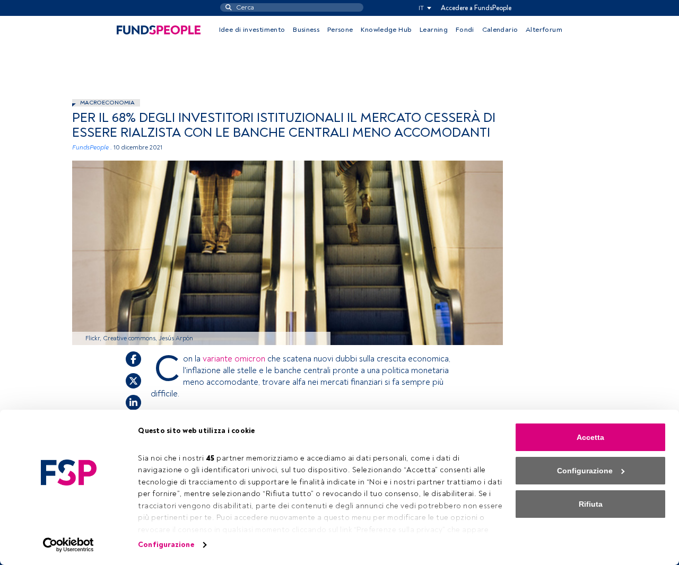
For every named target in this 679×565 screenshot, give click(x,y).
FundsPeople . (92, 148)
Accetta (590, 437)
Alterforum (544, 29)
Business (306, 29)
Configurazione (166, 544)
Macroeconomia (107, 102)
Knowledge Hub (386, 29)
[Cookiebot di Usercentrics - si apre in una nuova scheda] (68, 544)
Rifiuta (591, 504)
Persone (340, 29)
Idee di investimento (252, 29)
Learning (434, 29)
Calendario (500, 29)
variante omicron (234, 359)
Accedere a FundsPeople (476, 8)
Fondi (465, 29)
